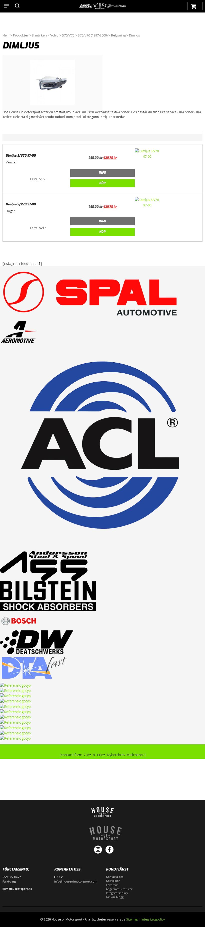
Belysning (118, 35)
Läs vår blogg (115, 897)
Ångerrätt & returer (119, 889)
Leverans (112, 885)
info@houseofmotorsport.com (75, 881)
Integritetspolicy (117, 893)
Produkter (20, 35)
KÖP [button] (102, 183)
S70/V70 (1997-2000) (93, 35)
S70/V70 (68, 35)
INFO (102, 173)
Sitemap (132, 919)
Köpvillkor (113, 881)
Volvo (54, 35)
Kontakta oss (114, 877)
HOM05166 (38, 179)
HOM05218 (38, 228)
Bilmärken (39, 35)
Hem (6, 35)
